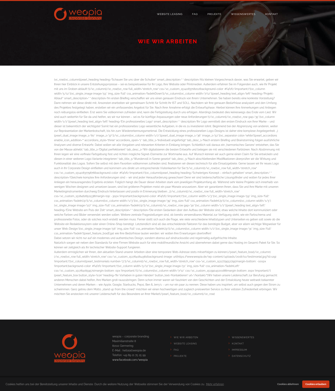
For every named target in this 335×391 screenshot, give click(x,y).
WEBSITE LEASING (169, 14)
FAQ (195, 14)
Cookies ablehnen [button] (288, 384)
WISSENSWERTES (243, 14)
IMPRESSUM (239, 349)
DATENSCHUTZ (241, 356)
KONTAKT (271, 14)
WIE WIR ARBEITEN (186, 337)
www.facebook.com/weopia (130, 359)
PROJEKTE (214, 14)
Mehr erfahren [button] (215, 384)
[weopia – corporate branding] (78, 14)
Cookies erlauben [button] (315, 384)
